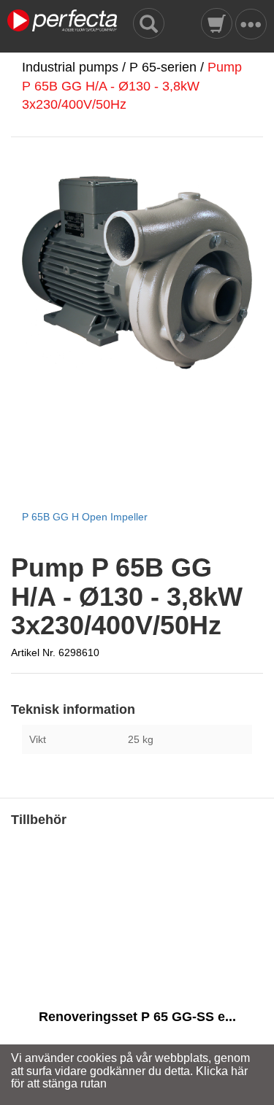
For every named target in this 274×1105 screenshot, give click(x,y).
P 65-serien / (168, 67)
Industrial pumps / (75, 67)
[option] (137, 970)
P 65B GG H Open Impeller (85, 517)
